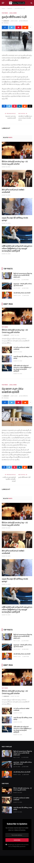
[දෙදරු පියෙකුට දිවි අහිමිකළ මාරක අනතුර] (17, 206)
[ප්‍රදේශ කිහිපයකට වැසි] (17, 41)
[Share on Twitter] (12, 27)
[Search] (31, 3)
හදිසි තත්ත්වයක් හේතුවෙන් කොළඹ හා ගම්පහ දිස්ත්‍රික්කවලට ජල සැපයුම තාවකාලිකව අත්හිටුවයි (17, 248)
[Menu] (3, 3)
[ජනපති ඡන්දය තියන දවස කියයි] (7, 295)
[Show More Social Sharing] (30, 27)
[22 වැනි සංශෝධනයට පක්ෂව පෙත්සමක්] (17, 178)
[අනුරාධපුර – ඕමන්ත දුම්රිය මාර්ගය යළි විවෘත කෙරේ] (7, 286)
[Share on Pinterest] (18, 27)
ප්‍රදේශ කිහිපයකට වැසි (24, 477)
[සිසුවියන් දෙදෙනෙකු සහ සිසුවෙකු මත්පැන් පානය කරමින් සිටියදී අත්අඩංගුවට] (7, 275)
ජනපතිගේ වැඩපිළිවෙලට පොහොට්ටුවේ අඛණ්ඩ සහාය (25, 118)
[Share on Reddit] (25, 27)
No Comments (24, 20)
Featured (5, 13)
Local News (13, 13)
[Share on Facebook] (5, 27)
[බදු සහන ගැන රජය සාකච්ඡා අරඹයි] (17, 416)
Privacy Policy (16, 846)
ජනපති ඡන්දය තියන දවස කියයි (22, 293)
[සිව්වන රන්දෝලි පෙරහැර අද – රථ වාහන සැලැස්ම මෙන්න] (17, 150)
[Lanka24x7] (17, 3)
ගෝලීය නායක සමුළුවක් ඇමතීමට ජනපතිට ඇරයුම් (9, 479)
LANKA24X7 (6, 20)
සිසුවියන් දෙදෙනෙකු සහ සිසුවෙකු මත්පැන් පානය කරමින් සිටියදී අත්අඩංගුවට (23, 275)
